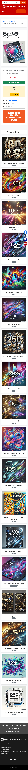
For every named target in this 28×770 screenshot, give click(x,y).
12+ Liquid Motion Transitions (14, 680)
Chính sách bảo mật (14, 728)
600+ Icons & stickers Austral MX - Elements (14, 518)
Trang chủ (4, 21)
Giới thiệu (5, 725)
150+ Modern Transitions (14, 260)
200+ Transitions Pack (14, 324)
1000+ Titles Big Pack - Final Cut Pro (14, 616)
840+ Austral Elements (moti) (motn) (14, 583)
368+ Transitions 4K (14, 389)
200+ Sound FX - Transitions (14, 292)
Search (23, 2)
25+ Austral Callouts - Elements (14, 712)
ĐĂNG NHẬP (21, 11)
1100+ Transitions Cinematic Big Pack (14, 648)
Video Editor (12, 21)
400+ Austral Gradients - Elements (14, 453)
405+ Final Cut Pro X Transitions (14, 485)
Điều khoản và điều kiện (18, 725)
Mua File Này (14, 82)
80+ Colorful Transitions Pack (14, 195)
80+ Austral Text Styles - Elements (14, 163)
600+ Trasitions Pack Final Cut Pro (14, 551)
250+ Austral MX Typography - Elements (14, 356)
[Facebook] (11, 759)
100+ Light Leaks (14, 227)
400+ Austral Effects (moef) (14, 421)
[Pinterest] (15, 759)
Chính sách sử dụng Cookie (14, 731)
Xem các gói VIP (14, 94)
